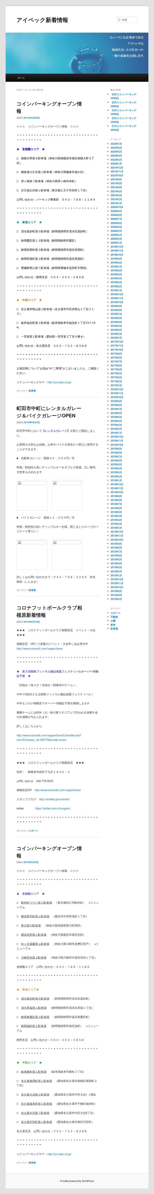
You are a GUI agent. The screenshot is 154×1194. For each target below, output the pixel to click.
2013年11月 (117, 535)
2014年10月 (117, 492)
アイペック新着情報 (42, 20)
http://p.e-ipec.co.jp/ (59, 382)
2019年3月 (116, 282)
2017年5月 (116, 369)
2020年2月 (116, 238)
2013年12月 (117, 531)
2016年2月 (116, 428)
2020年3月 (116, 235)
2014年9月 (116, 496)
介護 (113, 620)
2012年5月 (116, 599)
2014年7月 (116, 504)
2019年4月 (116, 278)
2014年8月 (116, 500)
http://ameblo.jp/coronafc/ (54, 799)
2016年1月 (116, 432)
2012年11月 (117, 583)
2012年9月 (116, 591)
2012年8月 (116, 595)
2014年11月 (117, 488)
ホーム (21, 77)
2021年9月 (116, 179)
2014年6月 (116, 508)
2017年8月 (116, 357)
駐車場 (32, 390)
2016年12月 (117, 389)
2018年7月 (116, 314)
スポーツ (33, 830)
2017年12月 (117, 341)
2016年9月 (116, 401)
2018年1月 (116, 337)
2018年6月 (116, 318)
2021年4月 (116, 191)
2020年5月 (116, 227)
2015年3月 (116, 472)
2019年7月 (116, 266)
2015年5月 (116, 464)
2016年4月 (116, 421)
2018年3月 (116, 330)
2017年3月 (116, 377)
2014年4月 (116, 516)
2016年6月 (116, 413)
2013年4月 (116, 563)
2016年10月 (117, 397)
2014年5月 (116, 512)
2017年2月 (116, 381)
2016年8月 (116, 405)
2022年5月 (116, 151)
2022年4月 (116, 155)
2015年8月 (116, 452)
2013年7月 (116, 551)
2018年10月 (117, 302)
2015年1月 (116, 480)
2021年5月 (116, 187)
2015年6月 (116, 460)
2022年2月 (116, 159)
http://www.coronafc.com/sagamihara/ (40, 648)
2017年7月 (116, 361)
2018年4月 (116, 326)
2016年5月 (116, 417)
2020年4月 (116, 231)
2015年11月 (117, 440)
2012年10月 (117, 587)
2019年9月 (116, 258)
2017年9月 (116, 353)
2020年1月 (116, 242)
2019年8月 (116, 262)
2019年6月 (116, 270)
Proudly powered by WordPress (77, 1181)
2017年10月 (117, 349)
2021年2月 (116, 199)
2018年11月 (117, 298)
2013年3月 (116, 567)
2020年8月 (116, 215)
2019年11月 (117, 250)
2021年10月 (117, 175)
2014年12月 (117, 484)
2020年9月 (116, 211)
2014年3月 (116, 520)
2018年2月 (116, 333)
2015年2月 (116, 476)
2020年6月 (116, 223)
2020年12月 (117, 207)
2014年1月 (116, 527)
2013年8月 (116, 547)
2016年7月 (116, 409)
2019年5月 (116, 274)
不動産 (114, 616)
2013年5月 (116, 559)
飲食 (113, 624)
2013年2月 (116, 571)
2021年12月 (117, 167)
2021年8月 (116, 183)
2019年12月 (117, 246)
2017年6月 (116, 365)
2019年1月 (116, 290)
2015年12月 (117, 436)
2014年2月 (116, 524)
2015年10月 (117, 444)
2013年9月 (116, 543)
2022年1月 (116, 163)
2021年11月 (117, 171)
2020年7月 (116, 219)
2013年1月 (116, 575)
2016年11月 (117, 393)
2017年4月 (116, 373)
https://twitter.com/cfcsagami (52, 808)
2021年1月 (116, 203)
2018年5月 (116, 322)
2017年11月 (117, 345)
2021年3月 (116, 195)
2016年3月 (116, 425)
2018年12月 (117, 294)
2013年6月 (116, 555)
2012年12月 (117, 579)
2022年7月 (116, 143)
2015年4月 (116, 468)
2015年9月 (116, 448)
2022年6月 (116, 147)
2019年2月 (116, 286)
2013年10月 (117, 539)
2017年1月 (116, 385)
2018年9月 (116, 306)
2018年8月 (116, 310)
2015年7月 (116, 456)
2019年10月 (117, 254)
